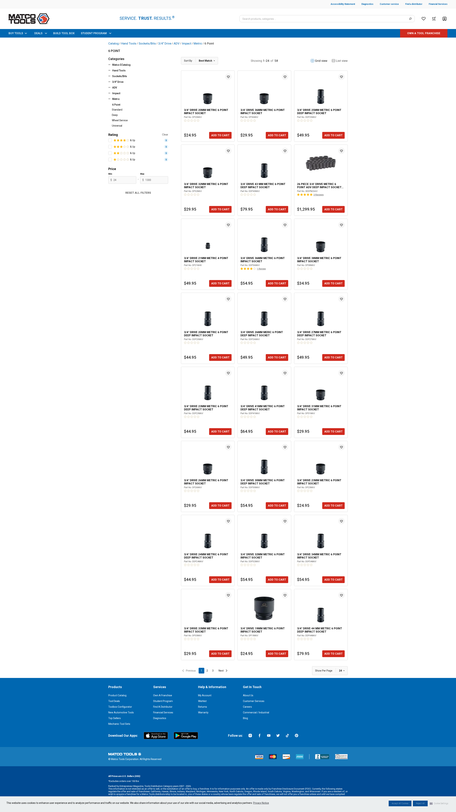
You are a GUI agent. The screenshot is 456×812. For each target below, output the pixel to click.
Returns (202, 706)
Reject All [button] (420, 803)
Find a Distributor (162, 706)
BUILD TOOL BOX (63, 33)
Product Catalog (117, 695)
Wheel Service (120, 120)
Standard (117, 109)
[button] (439, 803)
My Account (204, 695)
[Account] (444, 19)
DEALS (38, 33)
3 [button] (213, 670)
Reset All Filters (138, 192)
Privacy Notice (261, 802)
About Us (248, 695)
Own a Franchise (162, 695)
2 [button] (207, 670)
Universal (117, 125)
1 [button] (201, 670)
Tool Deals (114, 701)
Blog (245, 718)
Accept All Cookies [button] (400, 803)
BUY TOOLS (16, 33)
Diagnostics (159, 718)
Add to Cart (220, 135)
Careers (247, 706)
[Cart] (434, 19)
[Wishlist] (423, 19)
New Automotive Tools (121, 712)
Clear (165, 134)
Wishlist (202, 701)
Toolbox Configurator (120, 706)
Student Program (163, 701)
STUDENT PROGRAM (94, 33)
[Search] (410, 18)
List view (342, 60)
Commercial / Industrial (256, 712)
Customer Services (253, 701)
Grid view (321, 60)
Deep (115, 115)
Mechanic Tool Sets (119, 723)
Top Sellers (114, 718)
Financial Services (163, 712)
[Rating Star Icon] (115, 140)
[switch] (110, 140)
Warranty (203, 712)
